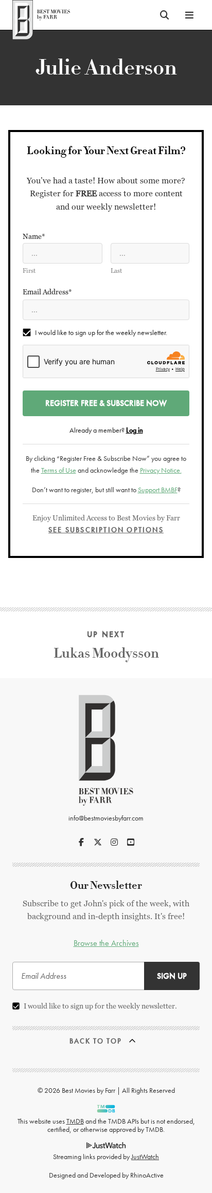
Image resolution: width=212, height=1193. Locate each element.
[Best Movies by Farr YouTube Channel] (130, 842)
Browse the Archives (106, 943)
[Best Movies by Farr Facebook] (81, 842)
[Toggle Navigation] (189, 15)
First (29, 271)
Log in (134, 430)
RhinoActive (147, 1175)
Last (116, 271)
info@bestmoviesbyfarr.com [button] (106, 818)
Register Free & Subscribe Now (106, 403)
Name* (34, 236)
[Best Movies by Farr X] (98, 842)
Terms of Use (58, 470)
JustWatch (145, 1156)
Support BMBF (158, 489)
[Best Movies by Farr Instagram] (114, 842)
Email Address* (47, 291)
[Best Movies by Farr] (41, 15)
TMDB (75, 1121)
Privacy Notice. (161, 470)
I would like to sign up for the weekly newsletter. (101, 332)
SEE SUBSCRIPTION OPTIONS (106, 529)
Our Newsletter (106, 885)
